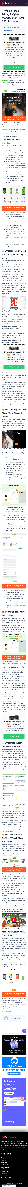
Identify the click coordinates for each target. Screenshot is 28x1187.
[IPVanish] (14, 102)
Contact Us (4, 1164)
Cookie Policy (5, 1171)
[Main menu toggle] (26, 3)
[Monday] (14, 1102)
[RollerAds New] (14, 1045)
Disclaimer (4, 1173)
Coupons (4, 1162)
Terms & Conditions (7, 1178)
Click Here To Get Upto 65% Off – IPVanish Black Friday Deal (15, 118)
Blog (2, 1158)
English (7, 1185)
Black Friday (8, 30)
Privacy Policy (5, 1176)
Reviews (3, 1160)
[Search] (24, 1031)
